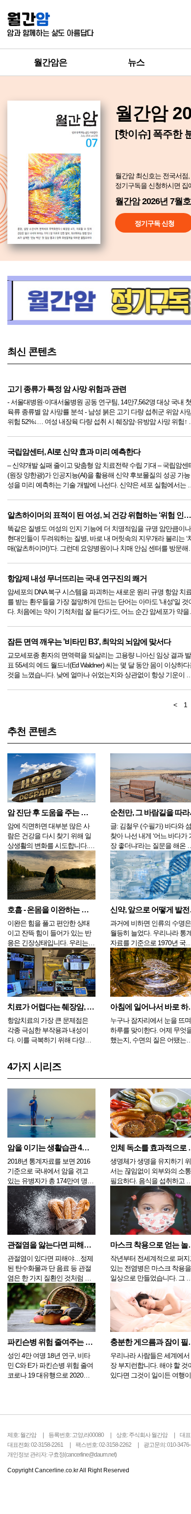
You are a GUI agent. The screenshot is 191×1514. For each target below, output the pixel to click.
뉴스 (136, 62)
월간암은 (50, 62)
